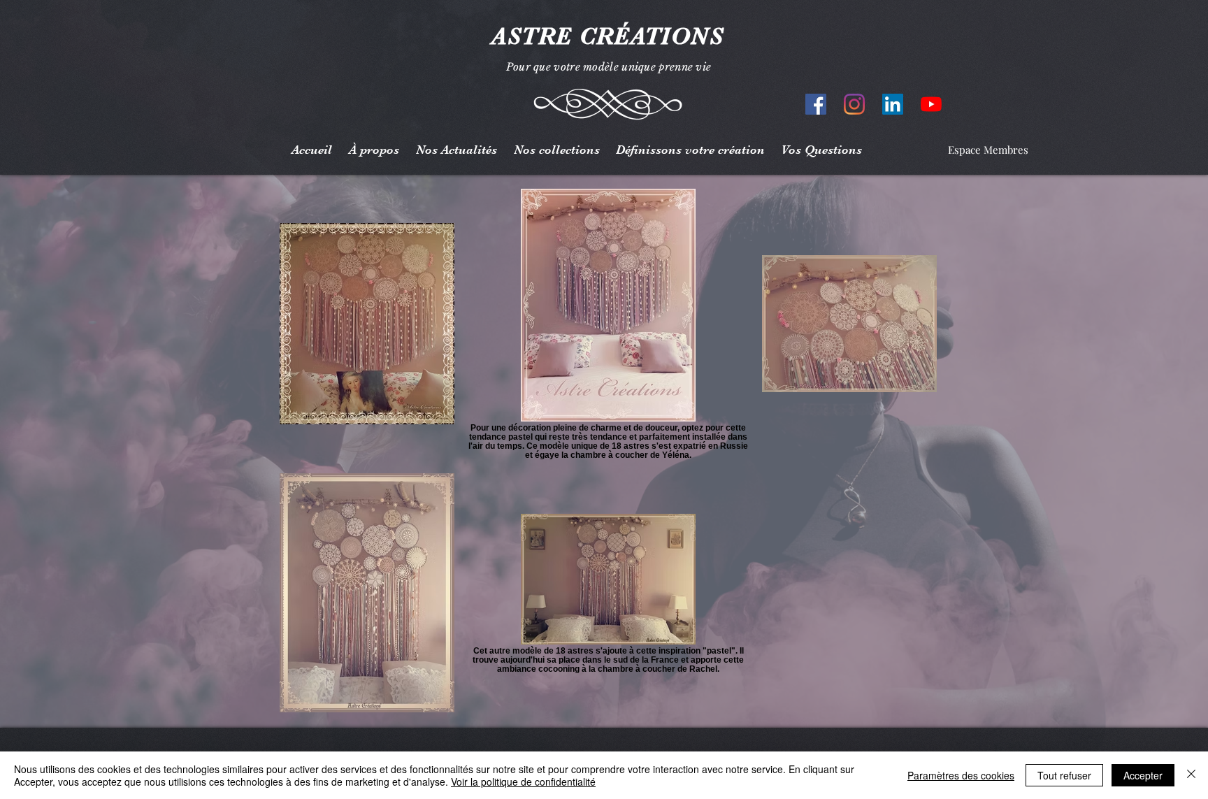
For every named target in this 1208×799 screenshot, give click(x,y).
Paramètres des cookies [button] (960, 775)
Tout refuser (1064, 775)
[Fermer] (1191, 775)
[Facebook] (815, 104)
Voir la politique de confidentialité (523, 782)
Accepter (1143, 775)
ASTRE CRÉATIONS (604, 36)
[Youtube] (931, 104)
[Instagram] (854, 104)
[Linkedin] (892, 104)
